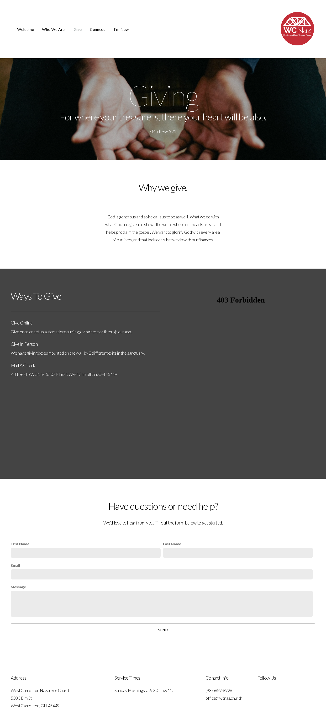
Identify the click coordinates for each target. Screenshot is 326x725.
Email (15, 565)
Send (163, 629)
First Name (20, 543)
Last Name (172, 543)
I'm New (121, 29)
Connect (98, 29)
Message (18, 586)
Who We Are (53, 29)
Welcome (25, 29)
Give (78, 29)
